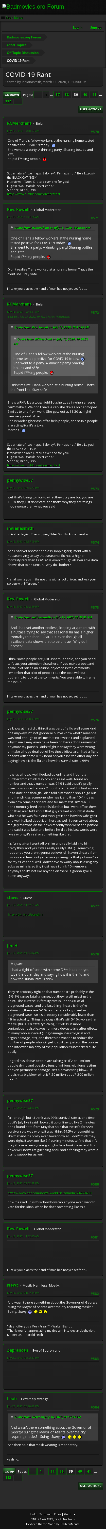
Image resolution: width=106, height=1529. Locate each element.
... (51, 94)
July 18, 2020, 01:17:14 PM (23, 1292)
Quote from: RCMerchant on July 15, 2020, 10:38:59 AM (52, 228)
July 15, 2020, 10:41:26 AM (23, 217)
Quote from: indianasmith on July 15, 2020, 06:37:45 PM (53, 617)
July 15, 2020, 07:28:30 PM (23, 719)
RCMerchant (19, 123)
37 (58, 94)
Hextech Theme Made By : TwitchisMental (53, 1524)
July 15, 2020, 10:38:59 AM (23, 131)
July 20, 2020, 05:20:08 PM (23, 1406)
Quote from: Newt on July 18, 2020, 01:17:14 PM (47, 1417)
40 (85, 94)
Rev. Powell (18, 209)
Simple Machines (64, 1519)
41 (94, 94)
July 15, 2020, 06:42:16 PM (23, 606)
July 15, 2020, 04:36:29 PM (23, 488)
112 (8, 101)
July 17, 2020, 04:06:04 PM (23, 953)
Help (33, 1514)
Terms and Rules (50, 1514)
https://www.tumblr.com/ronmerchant (33, 194)
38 (67, 94)
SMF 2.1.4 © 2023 (42, 1519)
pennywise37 (20, 480)
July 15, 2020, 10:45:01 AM (23, 311)
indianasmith (20, 528)
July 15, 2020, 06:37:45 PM (23, 541)
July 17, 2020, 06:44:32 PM (23, 1108)
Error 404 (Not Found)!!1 (25, 914)
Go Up (9, 1471)
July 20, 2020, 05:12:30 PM (23, 1357)
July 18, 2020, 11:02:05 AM (23, 1236)
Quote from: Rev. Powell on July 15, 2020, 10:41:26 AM (51, 327)
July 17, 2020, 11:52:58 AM (23, 905)
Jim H (12, 945)
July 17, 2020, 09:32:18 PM (23, 1183)
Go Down (12, 95)
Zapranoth (17, 1350)
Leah (12, 1398)
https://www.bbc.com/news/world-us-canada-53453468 (50, 1193)
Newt (12, 1285)
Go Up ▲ (70, 1514)
